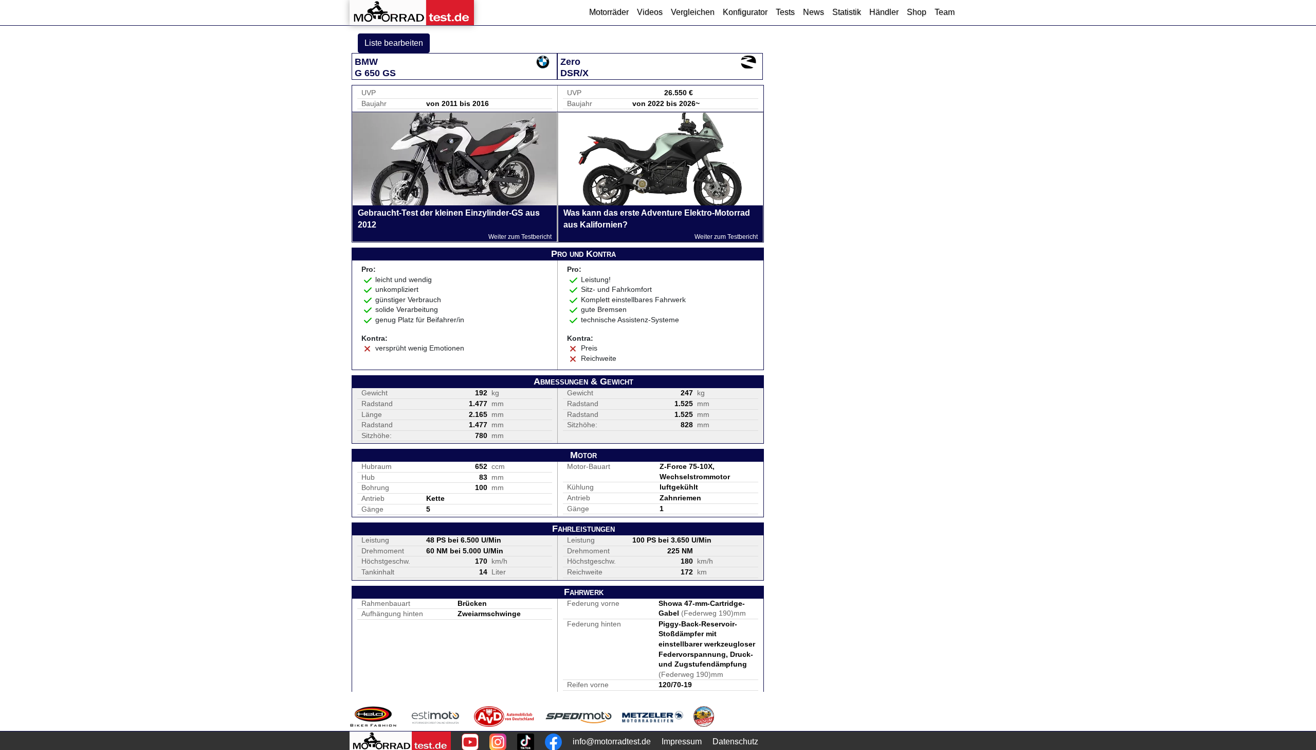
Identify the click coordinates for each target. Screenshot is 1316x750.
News (813, 12)
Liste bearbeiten (393, 43)
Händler (884, 12)
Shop (916, 12)
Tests (785, 12)
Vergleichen (693, 12)
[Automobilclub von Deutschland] (504, 716)
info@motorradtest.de (612, 741)
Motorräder (609, 12)
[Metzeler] (652, 716)
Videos (650, 12)
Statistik (846, 12)
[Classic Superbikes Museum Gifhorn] (703, 716)
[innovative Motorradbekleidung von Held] (373, 716)
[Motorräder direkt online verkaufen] (435, 716)
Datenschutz (735, 741)
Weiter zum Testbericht (520, 236)
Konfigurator (745, 12)
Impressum (682, 741)
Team (945, 12)
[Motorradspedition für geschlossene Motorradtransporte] (578, 716)
